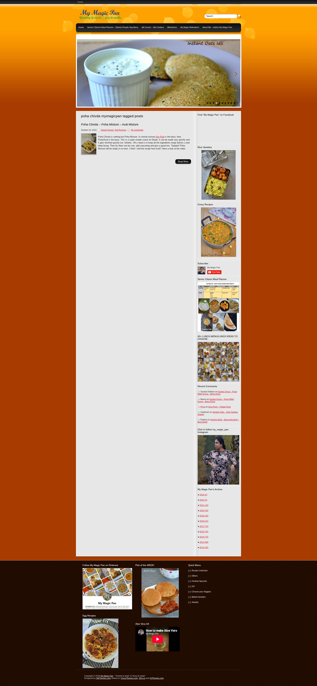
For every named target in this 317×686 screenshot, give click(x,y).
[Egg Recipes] (100, 667)
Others (195, 576)
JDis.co (142, 678)
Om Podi (160, 137)
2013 (204, 547)
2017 (204, 526)
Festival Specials (199, 581)
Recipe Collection (200, 570)
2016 (204, 532)
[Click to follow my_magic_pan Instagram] (218, 460)
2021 (204, 505)
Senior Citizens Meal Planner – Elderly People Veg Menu (112, 27)
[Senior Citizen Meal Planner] (218, 307)
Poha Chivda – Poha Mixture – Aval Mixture (109, 124)
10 (234, 103)
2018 (204, 521)
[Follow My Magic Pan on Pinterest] (107, 609)
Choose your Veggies (201, 592)
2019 (204, 516)
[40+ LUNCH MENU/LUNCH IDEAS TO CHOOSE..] (218, 381)
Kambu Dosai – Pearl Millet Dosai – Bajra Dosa (217, 393)
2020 (204, 510)
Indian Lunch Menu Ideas (89, 35)
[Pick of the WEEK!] (160, 593)
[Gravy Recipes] (218, 232)
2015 (204, 537)
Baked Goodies (199, 597)
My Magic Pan (107, 676)
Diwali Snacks (107, 130)
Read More (183, 161)
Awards (195, 602)
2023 (203, 495)
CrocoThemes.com (129, 678)
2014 (204, 542)
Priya (202, 407)
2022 (203, 500)
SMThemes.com (103, 678)
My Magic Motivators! (189, 27)
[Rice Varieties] (218, 175)
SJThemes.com (157, 678)
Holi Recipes (120, 130)
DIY (193, 586)
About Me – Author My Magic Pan (217, 27)
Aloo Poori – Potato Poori (219, 407)
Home (80, 2)
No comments (137, 130)
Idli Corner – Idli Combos (153, 27)
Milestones (172, 27)
